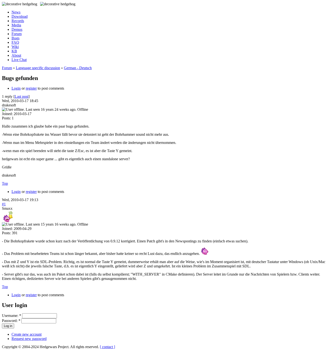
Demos (17, 29)
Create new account (27, 334)
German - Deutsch (78, 68)
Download (20, 16)
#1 (4, 204)
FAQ (15, 42)
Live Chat (19, 60)
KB (14, 51)
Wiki (15, 47)
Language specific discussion (38, 68)
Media (16, 25)
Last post (21, 96)
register (31, 88)
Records (18, 21)
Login (16, 88)
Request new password (29, 339)
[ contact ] (107, 347)
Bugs (15, 38)
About (16, 55)
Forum (17, 34)
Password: (11, 321)
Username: (11, 316)
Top (5, 183)
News (16, 12)
